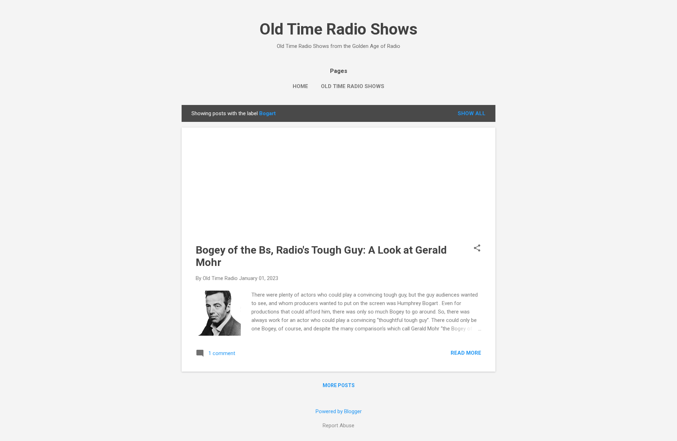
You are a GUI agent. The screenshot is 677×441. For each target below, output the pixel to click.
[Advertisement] (338, 191)
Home (300, 86)
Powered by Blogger (339, 411)
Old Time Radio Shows (338, 29)
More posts (339, 385)
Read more (466, 353)
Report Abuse (338, 425)
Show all (472, 113)
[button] (477, 249)
